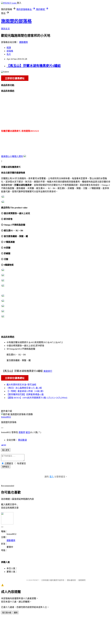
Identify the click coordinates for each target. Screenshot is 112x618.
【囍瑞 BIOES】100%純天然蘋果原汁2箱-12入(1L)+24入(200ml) (37, 398)
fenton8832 (6, 417)
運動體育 (23, 42)
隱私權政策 (71, 580)
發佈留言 (5, 467)
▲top (3, 445)
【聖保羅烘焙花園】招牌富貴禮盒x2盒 (25, 394)
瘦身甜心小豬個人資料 (12, 156)
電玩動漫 (22, 440)
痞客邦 (22, 432)
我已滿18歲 (6, 613)
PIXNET (36, 580)
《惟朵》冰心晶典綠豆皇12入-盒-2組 (24, 388)
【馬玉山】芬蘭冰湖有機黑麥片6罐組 (34, 66)
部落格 (10, 51)
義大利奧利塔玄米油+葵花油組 (21, 384)
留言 (28, 432)
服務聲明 (82, 580)
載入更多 (5, 450)
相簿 (9, 47)
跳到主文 (5, 29)
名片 (9, 54)
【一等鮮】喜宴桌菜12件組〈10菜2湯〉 (26, 391)
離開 (15, 613)
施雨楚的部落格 (16, 21)
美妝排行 (47, 371)
